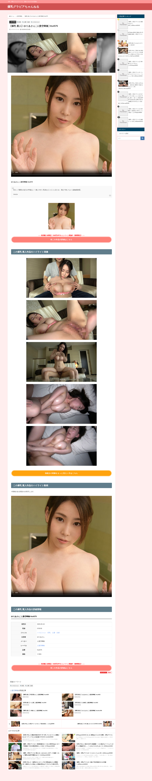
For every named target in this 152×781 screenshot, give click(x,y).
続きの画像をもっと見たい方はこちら (62, 473)
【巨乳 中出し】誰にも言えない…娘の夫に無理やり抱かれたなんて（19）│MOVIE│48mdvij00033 (130, 85)
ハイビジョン (36, 22)
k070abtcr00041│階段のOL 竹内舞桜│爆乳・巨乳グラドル (135, 33)
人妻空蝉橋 (13, 22)
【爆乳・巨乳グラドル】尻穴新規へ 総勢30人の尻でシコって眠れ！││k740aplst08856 (135, 110)
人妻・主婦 (27, 22)
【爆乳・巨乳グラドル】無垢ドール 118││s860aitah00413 (135, 120)
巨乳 (20, 22)
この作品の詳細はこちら (62, 239)
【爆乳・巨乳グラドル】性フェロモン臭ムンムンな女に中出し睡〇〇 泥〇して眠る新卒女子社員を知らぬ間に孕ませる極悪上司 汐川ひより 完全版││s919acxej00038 (130, 99)
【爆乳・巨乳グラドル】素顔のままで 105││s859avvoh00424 (135, 23)
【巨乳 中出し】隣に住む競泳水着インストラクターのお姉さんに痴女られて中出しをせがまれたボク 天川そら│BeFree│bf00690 (130, 53)
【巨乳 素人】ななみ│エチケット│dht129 (135, 44)
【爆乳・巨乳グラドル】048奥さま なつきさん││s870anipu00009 (135, 63)
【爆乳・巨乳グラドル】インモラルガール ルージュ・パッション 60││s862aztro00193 (135, 74)
